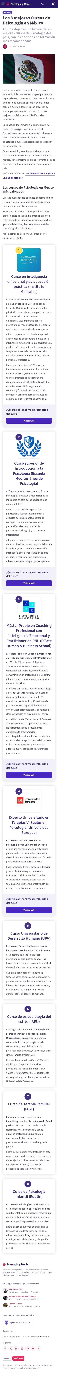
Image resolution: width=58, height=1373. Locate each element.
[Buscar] (42, 4)
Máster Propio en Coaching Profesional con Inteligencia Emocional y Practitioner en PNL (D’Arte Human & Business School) (29, 636)
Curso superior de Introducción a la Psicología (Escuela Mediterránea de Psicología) (29, 473)
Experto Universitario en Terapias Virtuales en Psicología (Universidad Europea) (29, 825)
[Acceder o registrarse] (53, 4)
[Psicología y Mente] (19, 4)
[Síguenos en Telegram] (33, 1348)
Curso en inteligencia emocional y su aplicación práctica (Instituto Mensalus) (29, 284)
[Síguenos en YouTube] (27, 1348)
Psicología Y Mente (16, 46)
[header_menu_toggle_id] (3, 4)
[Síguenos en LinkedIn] (16, 1348)
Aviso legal (18, 1368)
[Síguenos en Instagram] (22, 1348)
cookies (37, 1368)
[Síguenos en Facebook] (5, 1348)
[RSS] (39, 1348)
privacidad (28, 1368)
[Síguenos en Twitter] (10, 1348)
